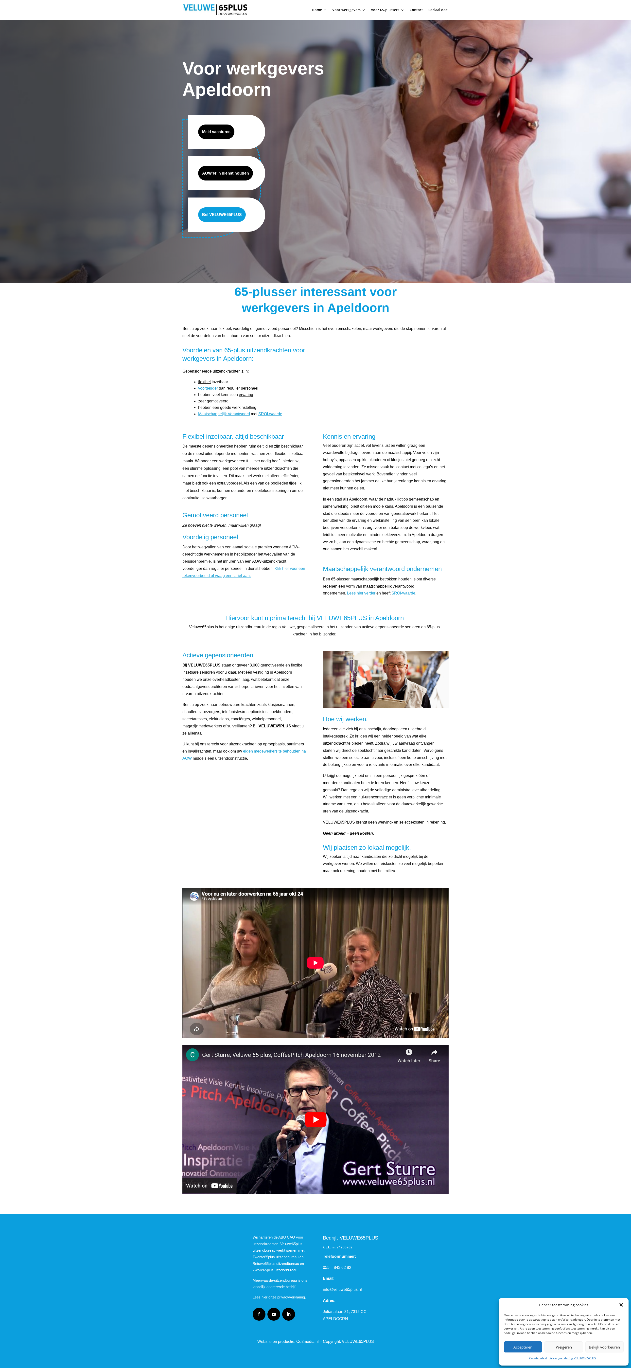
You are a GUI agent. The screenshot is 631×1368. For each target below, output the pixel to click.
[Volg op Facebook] (259, 1314)
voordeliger (208, 388)
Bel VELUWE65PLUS (222, 215)
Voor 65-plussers (385, 10)
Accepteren (522, 1347)
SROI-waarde (403, 593)
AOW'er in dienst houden (225, 173)
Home (317, 10)
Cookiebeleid (538, 1358)
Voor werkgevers (346, 10)
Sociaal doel (438, 10)
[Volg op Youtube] (273, 1314)
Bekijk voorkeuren (604, 1347)
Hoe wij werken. (345, 719)
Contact (416, 10)
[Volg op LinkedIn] (288, 1314)
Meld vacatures (216, 132)
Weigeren (564, 1347)
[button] (621, 1304)
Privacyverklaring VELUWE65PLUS (572, 1358)
